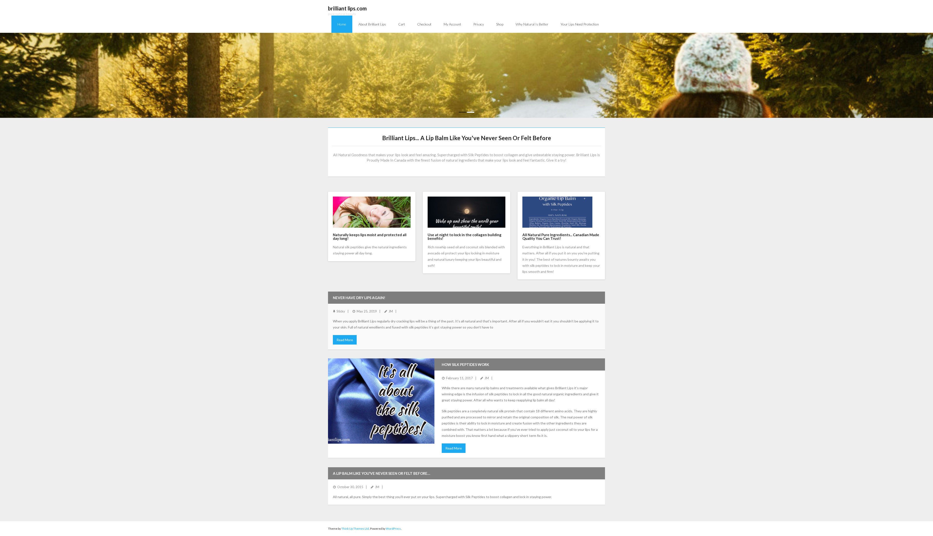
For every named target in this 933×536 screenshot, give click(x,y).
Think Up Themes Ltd (355, 528)
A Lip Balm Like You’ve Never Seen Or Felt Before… (381, 473)
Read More (345, 340)
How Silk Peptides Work (465, 364)
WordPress (393, 528)
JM (391, 311)
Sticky (341, 311)
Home (341, 24)
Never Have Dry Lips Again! (359, 297)
